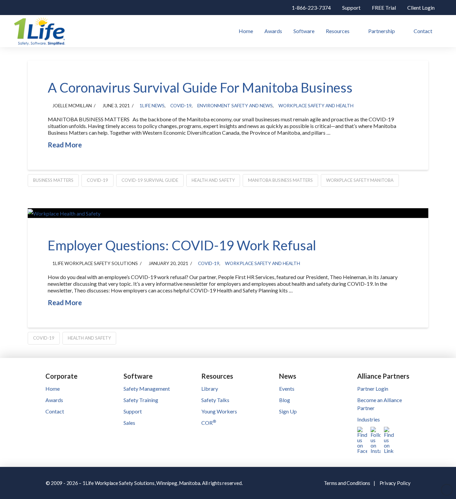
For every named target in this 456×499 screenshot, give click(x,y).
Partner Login (372, 388)
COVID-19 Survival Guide (150, 180)
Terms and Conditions (347, 483)
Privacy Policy (395, 483)
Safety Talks (215, 400)
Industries (368, 419)
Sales (129, 422)
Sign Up (288, 411)
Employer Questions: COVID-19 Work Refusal (182, 245)
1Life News (152, 105)
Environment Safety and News (235, 105)
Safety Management (147, 388)
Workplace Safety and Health (316, 105)
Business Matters (53, 180)
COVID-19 (181, 105)
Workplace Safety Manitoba (360, 180)
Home (52, 388)
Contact (54, 411)
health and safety (213, 180)
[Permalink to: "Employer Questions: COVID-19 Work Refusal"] (228, 213)
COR (208, 422)
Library (209, 388)
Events (286, 388)
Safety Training (141, 400)
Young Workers (219, 411)
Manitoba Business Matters (280, 180)
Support (133, 411)
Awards (54, 400)
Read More (65, 145)
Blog (284, 400)
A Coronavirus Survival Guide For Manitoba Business (200, 88)
